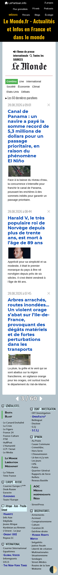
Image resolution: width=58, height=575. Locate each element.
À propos (48, 2)
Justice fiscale (39, 545)
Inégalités (37, 542)
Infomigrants (10, 558)
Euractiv (7, 492)
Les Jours (36, 460)
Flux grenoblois (20, 9)
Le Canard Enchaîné (13, 422)
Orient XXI (10, 534)
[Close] (48, 105)
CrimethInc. (38, 447)
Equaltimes (9, 551)
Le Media (8, 452)
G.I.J (34, 426)
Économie (24, 86)
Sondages (37, 559)
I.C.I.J (35, 430)
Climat (36, 86)
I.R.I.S (6, 562)
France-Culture (11, 436)
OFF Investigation (41, 413)
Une (21, 81)
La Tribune (8, 472)
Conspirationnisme (42, 521)
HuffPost (7, 442)
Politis (35, 467)
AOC (36, 486)
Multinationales (40, 552)
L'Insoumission (39, 454)
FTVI (5, 439)
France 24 (8, 432)
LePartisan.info (17, 3)
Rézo (36, 498)
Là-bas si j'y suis (40, 457)
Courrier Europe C (14, 486)
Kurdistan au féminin (14, 527)
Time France (9, 475)
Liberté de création (42, 549)
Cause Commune (41, 444)
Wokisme (36, 568)
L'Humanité (9, 445)
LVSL (34, 464)
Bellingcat (37, 420)
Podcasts (48, 8)
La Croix (7, 426)
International (33, 81)
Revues (26, 15)
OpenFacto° (39, 417)
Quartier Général (41, 470)
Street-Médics (39, 562)
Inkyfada (7, 521)
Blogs (37, 15)
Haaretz (8, 514)
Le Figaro (8, 429)
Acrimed (36, 518)
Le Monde (11, 458)
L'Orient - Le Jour (12, 530)
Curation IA (38, 528)
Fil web (35, 8)
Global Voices (11, 555)
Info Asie (7, 517)
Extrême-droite (40, 531)
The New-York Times (15, 565)
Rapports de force (41, 474)
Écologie (49, 15)
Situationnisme (40, 555)
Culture (36, 524)
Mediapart (11, 466)
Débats (25, 91)
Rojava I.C (8, 538)
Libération (11, 462)
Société (11, 86)
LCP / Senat (9, 449)
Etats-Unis (13, 91)
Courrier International (14, 548)
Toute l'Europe (10, 499)
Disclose (36, 423)
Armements (38, 515)
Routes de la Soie (41, 565)
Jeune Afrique (10, 524)
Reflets (35, 477)
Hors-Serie (37, 451)
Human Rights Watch (39, 537)
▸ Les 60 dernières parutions (21, 98)
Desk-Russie (9, 489)
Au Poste (36, 440)
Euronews (9, 496)
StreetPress (38, 504)
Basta (8, 412)
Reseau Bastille (40, 480)
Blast (8, 416)
